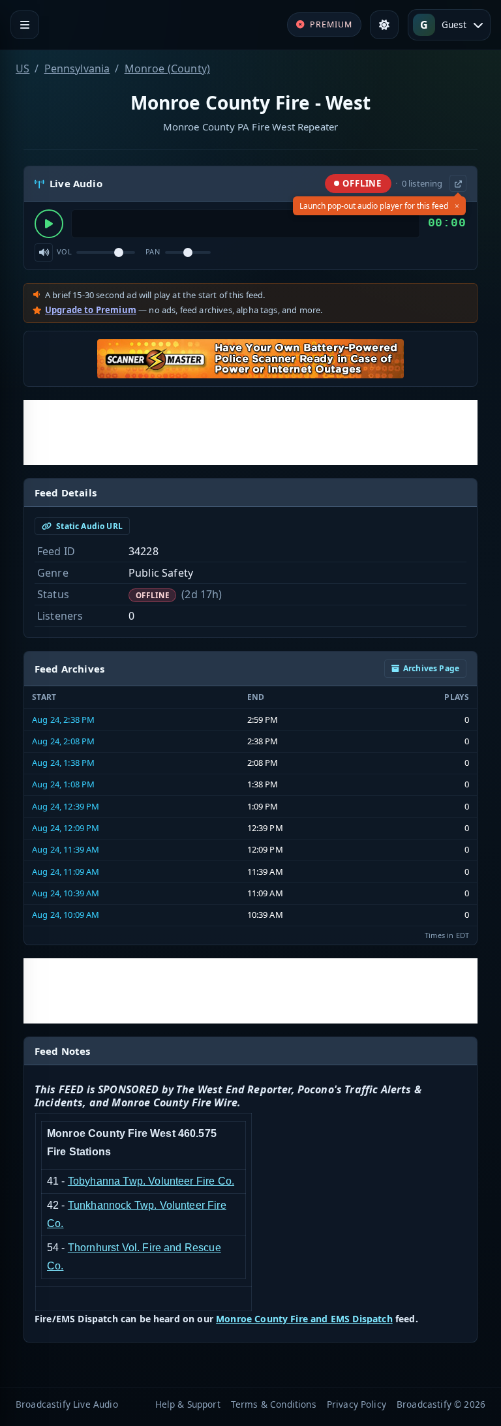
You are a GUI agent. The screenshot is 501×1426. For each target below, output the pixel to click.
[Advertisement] (250, 432)
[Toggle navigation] (24, 24)
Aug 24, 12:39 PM (66, 806)
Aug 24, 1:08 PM (63, 784)
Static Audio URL (88, 526)
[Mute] (44, 252)
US (22, 68)
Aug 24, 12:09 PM (66, 828)
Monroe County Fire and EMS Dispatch (304, 1318)
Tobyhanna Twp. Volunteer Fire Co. (151, 1181)
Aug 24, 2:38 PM (63, 719)
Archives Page (431, 668)
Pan (152, 251)
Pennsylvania (77, 68)
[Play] (49, 223)
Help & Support (187, 1404)
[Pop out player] (457, 183)
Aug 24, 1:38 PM (63, 762)
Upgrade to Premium (90, 310)
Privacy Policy (356, 1404)
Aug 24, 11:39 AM (66, 849)
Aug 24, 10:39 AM (66, 893)
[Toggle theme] (384, 24)
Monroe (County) (167, 68)
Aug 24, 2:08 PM (63, 741)
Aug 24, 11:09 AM (66, 871)
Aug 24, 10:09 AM (66, 914)
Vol (64, 251)
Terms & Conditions (273, 1404)
